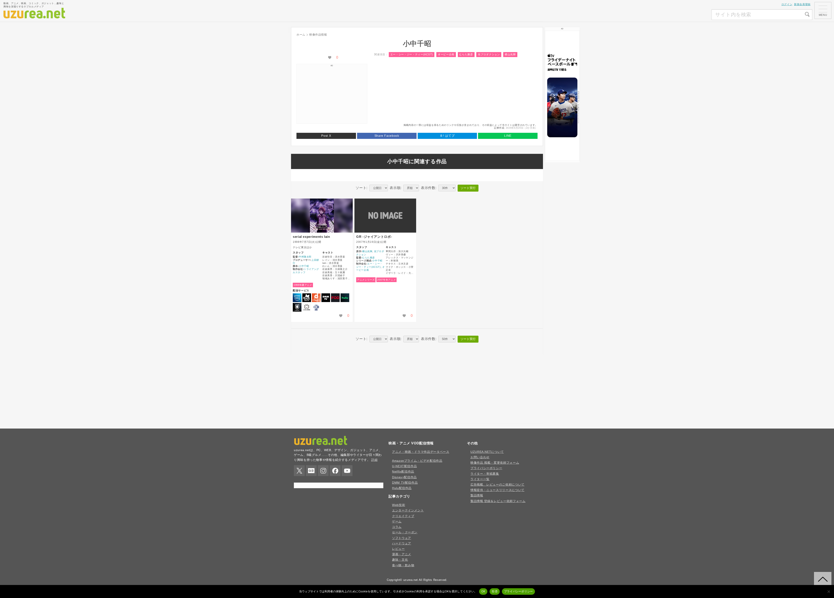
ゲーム (397, 521)
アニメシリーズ (366, 279)
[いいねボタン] (330, 57)
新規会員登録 (802, 4)
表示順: (396, 188)
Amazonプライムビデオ (297, 297)
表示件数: (428, 188)
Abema (306, 297)
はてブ (447, 135)
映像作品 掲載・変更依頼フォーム (494, 462)
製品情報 (476, 495)
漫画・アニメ (401, 554)
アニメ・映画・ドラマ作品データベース (420, 451)
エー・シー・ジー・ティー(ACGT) (411, 54)
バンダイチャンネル (316, 307)
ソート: (361, 188)
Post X (326, 135)
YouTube (347, 470)
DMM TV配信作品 (405, 482)
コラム (397, 527)
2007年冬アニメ (386, 279)
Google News (311, 470)
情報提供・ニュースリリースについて (497, 490)
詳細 (374, 460)
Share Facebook (386, 135)
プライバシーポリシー (486, 468)
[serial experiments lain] (322, 216)
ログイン (787, 4)
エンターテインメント (408, 510)
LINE (507, 135)
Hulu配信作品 (402, 488)
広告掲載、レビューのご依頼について (497, 484)
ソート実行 (468, 188)
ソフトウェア (401, 538)
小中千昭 (304, 266)
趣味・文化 (400, 559)
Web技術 (398, 505)
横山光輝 (510, 54)
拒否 (495, 591)
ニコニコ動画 (306, 307)
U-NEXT (297, 307)
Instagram (323, 470)
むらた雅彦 (466, 54)
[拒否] (828, 591)
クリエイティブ (403, 516)
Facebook (335, 470)
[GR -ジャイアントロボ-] (385, 216)
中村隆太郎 (305, 256)
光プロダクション (489, 54)
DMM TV (325, 297)
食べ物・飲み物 (403, 565)
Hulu (345, 297)
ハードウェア (401, 543)
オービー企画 (446, 54)
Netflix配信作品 (403, 471)
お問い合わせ (480, 457)
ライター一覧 (480, 479)
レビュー (398, 548)
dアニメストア (316, 297)
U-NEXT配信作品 (404, 466)
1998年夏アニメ (303, 285)
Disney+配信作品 (404, 477)
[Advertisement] (679, 14)
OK (483, 591)
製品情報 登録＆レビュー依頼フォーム (498, 501)
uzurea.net (410, 580)
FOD (335, 297)
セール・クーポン (404, 532)
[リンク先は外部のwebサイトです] (562, 96)
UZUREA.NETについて (487, 451)
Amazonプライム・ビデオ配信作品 (417, 460)
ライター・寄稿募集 (484, 473)
